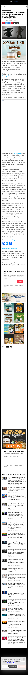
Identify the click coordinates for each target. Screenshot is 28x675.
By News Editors (16, 556)
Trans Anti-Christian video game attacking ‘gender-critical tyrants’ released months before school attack (16, 553)
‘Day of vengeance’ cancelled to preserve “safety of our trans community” (15, 570)
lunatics (8, 257)
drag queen (12, 253)
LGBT (3, 257)
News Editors (13, 20)
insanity (17, 255)
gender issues (20, 253)
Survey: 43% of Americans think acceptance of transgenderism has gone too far (16, 602)
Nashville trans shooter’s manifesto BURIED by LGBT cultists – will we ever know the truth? (16, 489)
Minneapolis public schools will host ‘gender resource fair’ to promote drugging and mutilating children (16, 562)
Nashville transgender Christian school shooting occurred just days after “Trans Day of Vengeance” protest (16, 585)
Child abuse (14, 251)
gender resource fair (8, 255)
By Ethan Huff (15, 484)
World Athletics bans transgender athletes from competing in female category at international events (16, 616)
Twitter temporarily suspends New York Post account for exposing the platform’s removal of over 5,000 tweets (16, 544)
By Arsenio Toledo (16, 547)
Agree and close (12, 666)
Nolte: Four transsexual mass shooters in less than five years (15, 609)
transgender (5, 259)
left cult (22, 255)
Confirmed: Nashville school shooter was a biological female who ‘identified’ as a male (17, 632)
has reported (17, 153)
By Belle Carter (16, 539)
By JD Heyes (15, 509)
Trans (20, 257)
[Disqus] (14, 368)
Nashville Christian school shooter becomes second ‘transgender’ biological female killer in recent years (16, 506)
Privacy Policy (10, 662)
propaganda (14, 257)
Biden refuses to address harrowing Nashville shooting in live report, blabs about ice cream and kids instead (16, 594)
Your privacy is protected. (8, 285)
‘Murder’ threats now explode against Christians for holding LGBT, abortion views (16, 577)
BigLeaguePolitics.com (8, 76)
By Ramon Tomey (16, 618)
